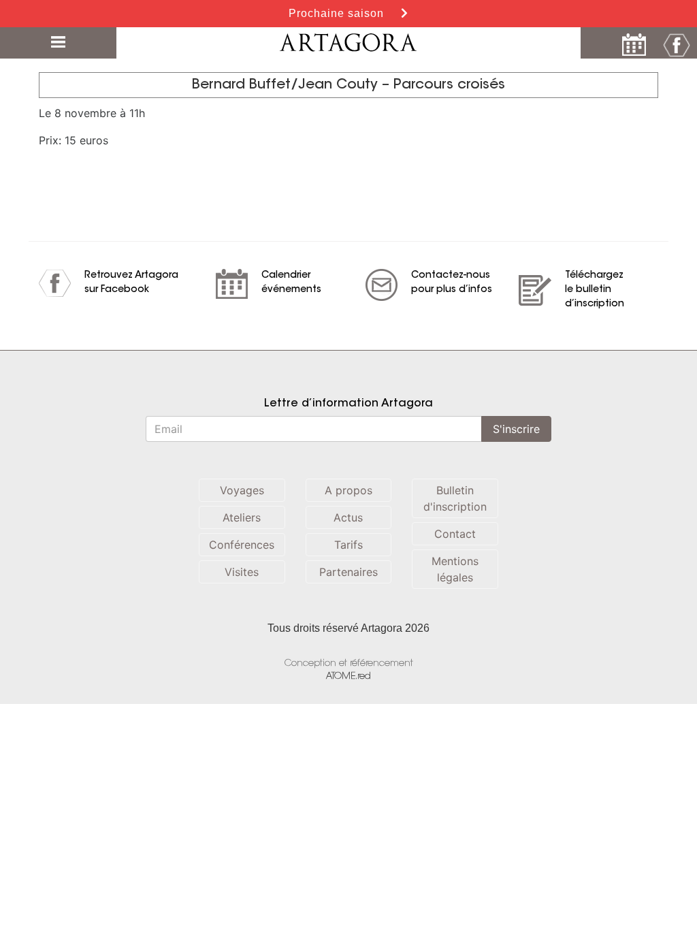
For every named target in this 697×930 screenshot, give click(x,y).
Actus (348, 517)
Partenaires (348, 572)
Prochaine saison (338, 13)
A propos (348, 490)
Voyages (242, 490)
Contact (455, 534)
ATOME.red (348, 676)
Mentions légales (455, 569)
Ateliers (242, 517)
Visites (242, 572)
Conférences (241, 544)
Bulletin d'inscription (455, 498)
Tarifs (348, 544)
